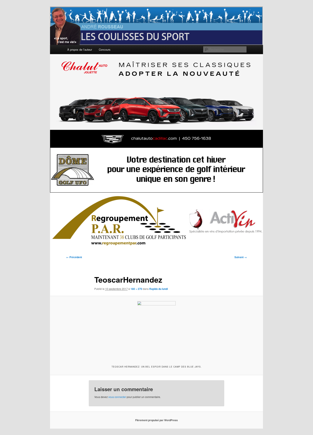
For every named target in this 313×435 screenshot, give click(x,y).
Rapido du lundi (158, 289)
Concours (105, 49)
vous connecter (117, 397)
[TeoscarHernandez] (156, 330)
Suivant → (240, 257)
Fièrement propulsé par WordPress (156, 420)
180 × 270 (136, 289)
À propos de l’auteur (79, 49)
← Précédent (74, 257)
